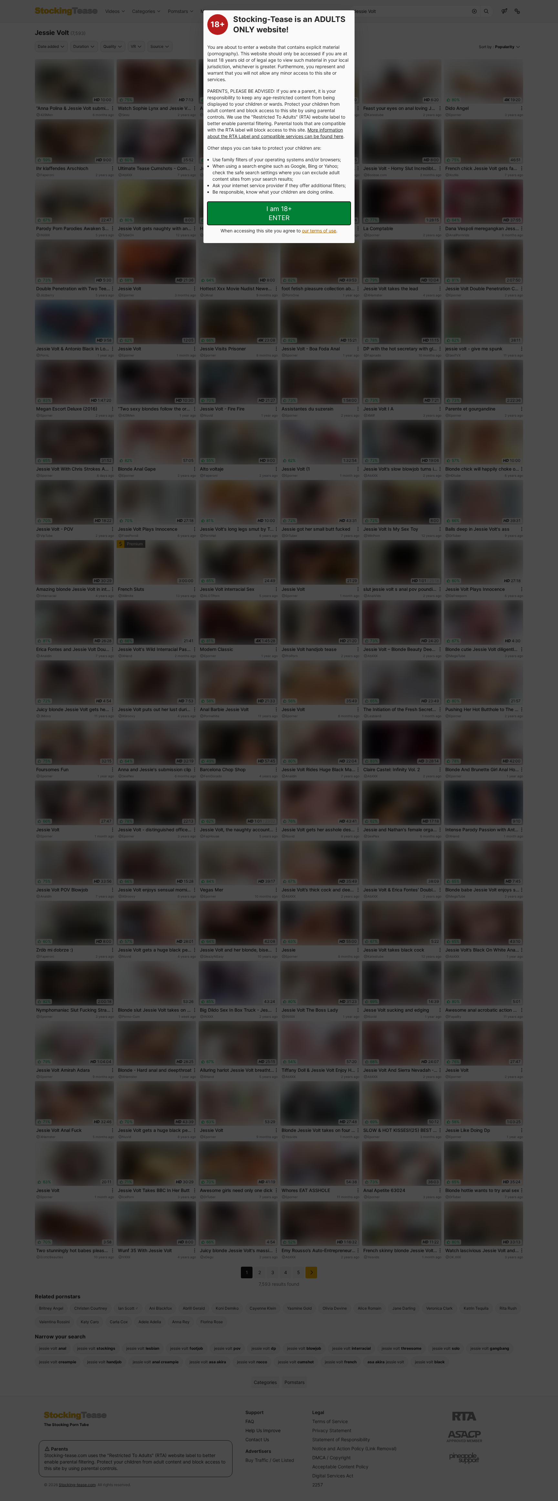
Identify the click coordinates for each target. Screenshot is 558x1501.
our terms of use (319, 230)
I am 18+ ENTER (279, 213)
